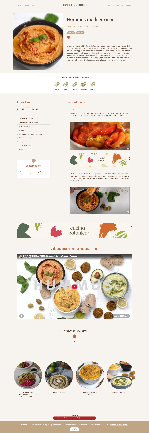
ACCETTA (74, 429)
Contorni (80, 32)
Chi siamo (120, 5)
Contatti (128, 5)
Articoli (34, 5)
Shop (114, 5)
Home (20, 5)
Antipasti (71, 32)
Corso (109, 5)
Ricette (26, 5)
